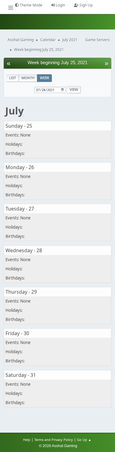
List (12, 77)
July (14, 110)
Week (44, 77)
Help (26, 439)
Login (60, 5)
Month (27, 77)
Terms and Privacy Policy (53, 439)
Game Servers (97, 39)
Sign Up (86, 5)
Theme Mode (30, 5)
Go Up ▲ (84, 439)
